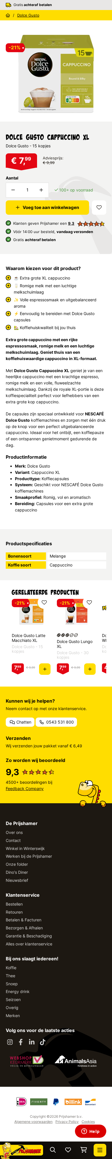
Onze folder (17, 864)
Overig (12, 1007)
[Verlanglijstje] (68, 1150)
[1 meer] (41, 190)
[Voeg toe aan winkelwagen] (45, 669)
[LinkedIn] (32, 1042)
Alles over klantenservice (29, 943)
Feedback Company (25, 788)
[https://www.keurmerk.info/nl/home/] (27, 1061)
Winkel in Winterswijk (25, 848)
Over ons (14, 832)
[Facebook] (21, 1042)
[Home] (8, 15)
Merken (13, 1015)
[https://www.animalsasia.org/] (75, 1061)
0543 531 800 (59, 722)
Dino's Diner (17, 872)
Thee (10, 975)
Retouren (14, 912)
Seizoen (13, 999)
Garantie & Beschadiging (29, 935)
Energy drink (18, 991)
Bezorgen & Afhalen (24, 927)
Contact (13, 840)
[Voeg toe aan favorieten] (99, 207)
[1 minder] (13, 190)
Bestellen (14, 904)
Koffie (11, 967)
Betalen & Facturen (23, 919)
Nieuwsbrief (17, 880)
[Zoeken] (52, 1150)
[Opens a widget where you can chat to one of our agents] (90, 1132)
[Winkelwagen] (84, 1150)
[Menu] (100, 1150)
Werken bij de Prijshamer (29, 856)
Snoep (12, 983)
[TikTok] (42, 1042)
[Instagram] (10, 1042)
